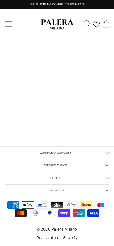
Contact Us (55, 190)
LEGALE (55, 177)
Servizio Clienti (55, 165)
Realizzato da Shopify (57, 238)
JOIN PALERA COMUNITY (56, 152)
